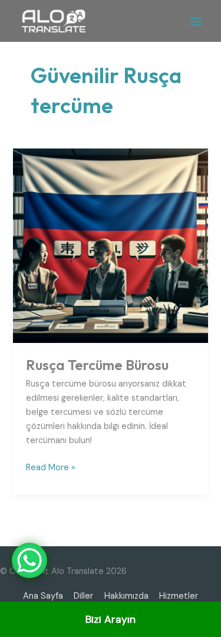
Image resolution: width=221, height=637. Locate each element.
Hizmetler (178, 596)
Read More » (50, 467)
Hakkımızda (126, 596)
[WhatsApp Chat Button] (29, 560)
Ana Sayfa (43, 596)
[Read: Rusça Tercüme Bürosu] (110, 245)
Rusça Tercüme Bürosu (97, 365)
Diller (83, 596)
